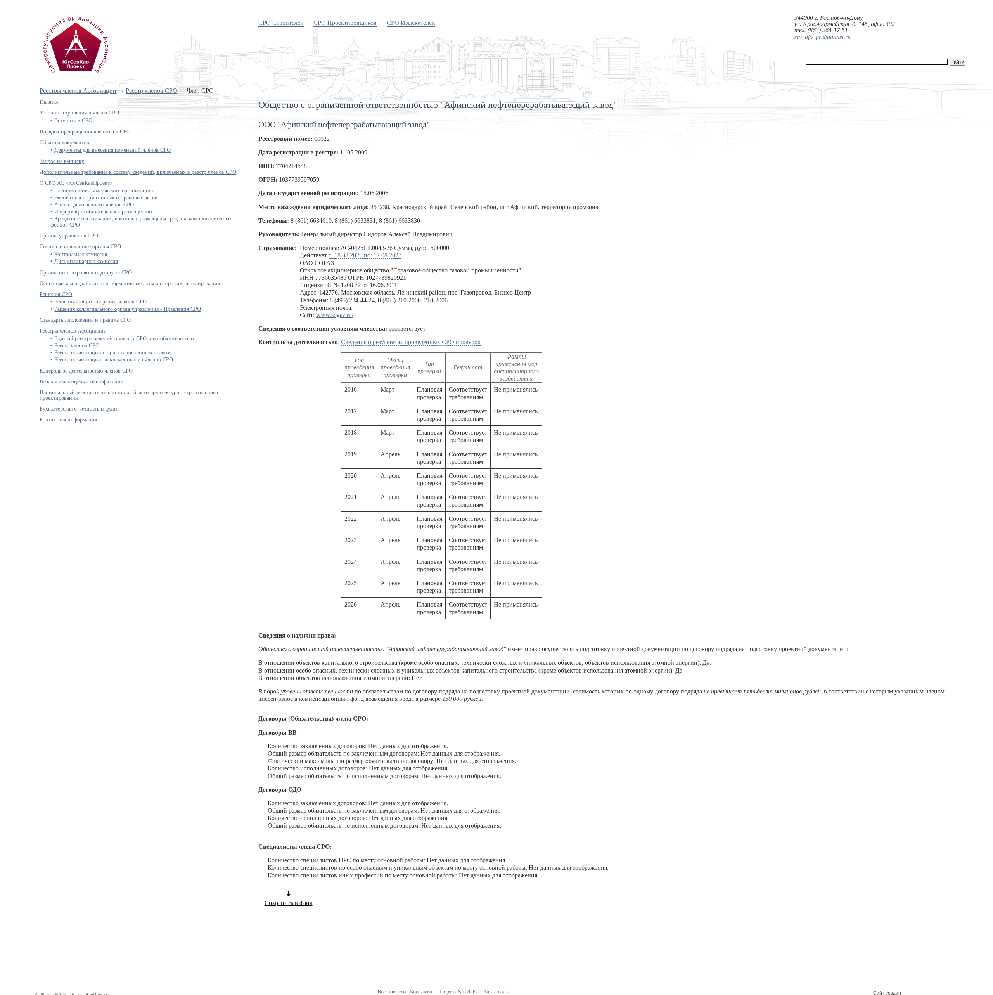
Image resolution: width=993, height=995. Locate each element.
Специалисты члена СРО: (295, 846)
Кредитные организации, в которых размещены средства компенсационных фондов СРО (141, 221)
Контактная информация (68, 419)
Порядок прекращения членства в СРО (85, 131)
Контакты (421, 992)
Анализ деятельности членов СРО (94, 204)
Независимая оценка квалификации (82, 381)
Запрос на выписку (62, 161)
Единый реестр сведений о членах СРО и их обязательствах (124, 338)
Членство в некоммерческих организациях (104, 190)
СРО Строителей (281, 22)
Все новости (391, 992)
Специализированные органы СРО (80, 246)
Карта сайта (496, 992)
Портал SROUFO (459, 992)
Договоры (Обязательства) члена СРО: (313, 718)
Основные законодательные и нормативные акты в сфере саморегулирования (130, 283)
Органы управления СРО (69, 235)
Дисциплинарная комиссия (86, 261)
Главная (49, 101)
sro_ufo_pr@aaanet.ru (822, 37)
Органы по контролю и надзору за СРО (86, 272)
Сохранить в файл (289, 903)
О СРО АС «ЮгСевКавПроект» (76, 182)
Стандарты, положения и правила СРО (85, 319)
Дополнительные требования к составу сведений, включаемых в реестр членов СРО (138, 171)
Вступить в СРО (73, 120)
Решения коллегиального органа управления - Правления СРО (127, 308)
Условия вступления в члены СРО (79, 112)
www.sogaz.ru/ (334, 315)
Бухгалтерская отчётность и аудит (79, 408)
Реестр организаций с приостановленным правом (112, 352)
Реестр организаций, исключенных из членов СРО (113, 359)
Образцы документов (64, 142)
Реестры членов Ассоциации (78, 90)
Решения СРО (56, 294)
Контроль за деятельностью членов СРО (86, 370)
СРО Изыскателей (411, 22)
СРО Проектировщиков (345, 22)
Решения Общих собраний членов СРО (100, 301)
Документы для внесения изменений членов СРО (112, 149)
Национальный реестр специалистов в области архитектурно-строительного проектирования (129, 394)
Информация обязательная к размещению (103, 211)
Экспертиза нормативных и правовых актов (105, 197)
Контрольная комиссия (80, 254)
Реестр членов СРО (151, 90)
